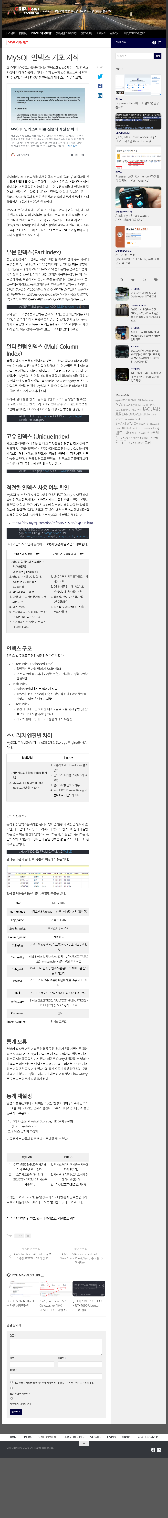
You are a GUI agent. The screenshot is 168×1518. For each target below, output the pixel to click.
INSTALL (131, 410)
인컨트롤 (154, 438)
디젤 (157, 428)
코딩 (148, 443)
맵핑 (132, 433)
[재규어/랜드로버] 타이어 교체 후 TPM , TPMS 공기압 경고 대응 (146, 377)
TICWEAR (154, 424)
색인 (28, 1236)
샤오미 (143, 433)
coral (144, 405)
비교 (137, 433)
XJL (152, 428)
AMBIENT (136, 400)
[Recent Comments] (144, 280)
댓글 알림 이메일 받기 (20, 1393)
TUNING (126, 428)
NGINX (131, 419)
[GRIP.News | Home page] (23, 11)
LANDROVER (132, 414)
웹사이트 (14, 1370)
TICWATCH (144, 424)
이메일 (62, 1358)
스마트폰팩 (123, 438)
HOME (10, 33)
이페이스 (146, 438)
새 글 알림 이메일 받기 (20, 1403)
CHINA (138, 405)
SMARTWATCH (127, 424)
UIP (133, 428)
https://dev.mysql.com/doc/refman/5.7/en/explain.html (52, 523)
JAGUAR (151, 409)
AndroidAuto (147, 400)
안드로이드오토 (135, 438)
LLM (145, 414)
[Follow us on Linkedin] (159, 43)
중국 (130, 443)
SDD (138, 419)
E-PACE (151, 405)
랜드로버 (122, 433)
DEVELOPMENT (41, 33)
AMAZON (125, 400)
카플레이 (140, 443)
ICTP (123, 410)
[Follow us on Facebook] (154, 43)
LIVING (101, 33)
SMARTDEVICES (66, 33)
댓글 (13, 1335)
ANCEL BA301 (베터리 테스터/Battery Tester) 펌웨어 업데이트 (146, 336)
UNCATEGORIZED (134, 33)
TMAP (118, 429)
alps (118, 400)
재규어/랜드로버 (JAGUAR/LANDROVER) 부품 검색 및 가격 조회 (137, 259)
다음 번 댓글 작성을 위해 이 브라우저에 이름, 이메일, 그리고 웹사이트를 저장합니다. (54, 1382)
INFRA (23, 33)
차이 (134, 443)
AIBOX (114, 33)
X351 (139, 428)
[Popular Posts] (132, 280)
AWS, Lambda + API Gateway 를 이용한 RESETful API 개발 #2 (53, 1306)
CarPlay (130, 405)
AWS (120, 404)
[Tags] (155, 280)
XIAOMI (147, 429)
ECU (118, 410)
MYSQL (19, 1236)
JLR (118, 414)
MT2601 (152, 415)
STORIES (86, 33)
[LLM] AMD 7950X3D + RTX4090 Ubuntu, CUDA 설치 (87, 1306)
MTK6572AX (121, 419)
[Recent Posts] (121, 280)
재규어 (122, 442)
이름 (13, 1358)
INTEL (138, 410)
